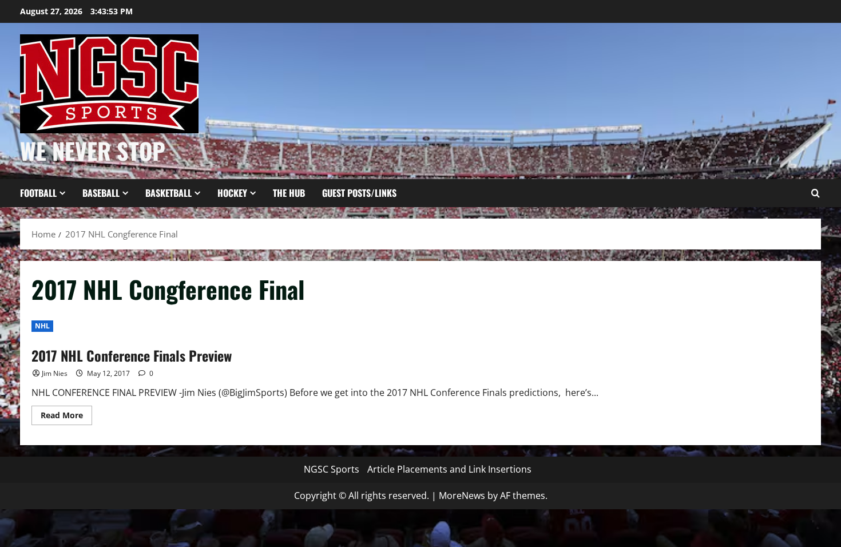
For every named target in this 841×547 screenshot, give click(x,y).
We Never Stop (92, 150)
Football (38, 193)
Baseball (101, 193)
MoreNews (462, 495)
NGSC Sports (331, 469)
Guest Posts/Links (359, 193)
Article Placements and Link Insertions (449, 469)
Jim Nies (55, 373)
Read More (66, 417)
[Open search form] (815, 193)
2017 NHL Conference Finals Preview (131, 355)
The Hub (289, 193)
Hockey (232, 193)
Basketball (168, 193)
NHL (42, 326)
